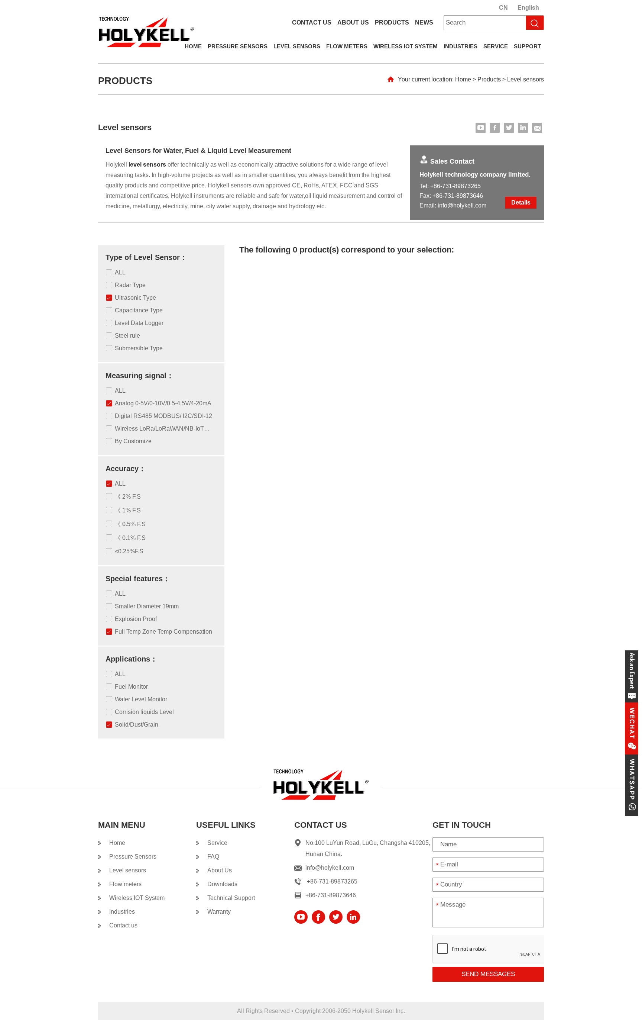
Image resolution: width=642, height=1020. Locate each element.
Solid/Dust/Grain (136, 724)
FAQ (213, 856)
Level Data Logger (139, 323)
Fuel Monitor (131, 686)
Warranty (219, 911)
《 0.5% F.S (130, 524)
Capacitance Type (139, 310)
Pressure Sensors (238, 46)
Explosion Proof (136, 619)
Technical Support (231, 898)
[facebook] (495, 128)
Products (392, 22)
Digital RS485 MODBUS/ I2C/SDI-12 (163, 416)
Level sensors (296, 46)
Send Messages (488, 974)
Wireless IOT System (405, 46)
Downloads (222, 884)
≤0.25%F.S (129, 551)
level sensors (147, 164)
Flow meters (346, 46)
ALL (120, 272)
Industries (460, 46)
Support (527, 46)
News (424, 22)
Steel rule (127, 335)
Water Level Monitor (141, 699)
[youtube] (481, 128)
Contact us (311, 22)
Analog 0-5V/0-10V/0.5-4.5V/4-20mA (163, 403)
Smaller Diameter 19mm (147, 606)
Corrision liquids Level (144, 712)
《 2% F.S (128, 496)
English (528, 7)
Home (193, 46)
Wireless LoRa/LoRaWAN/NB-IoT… (162, 428)
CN (503, 7)
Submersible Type (139, 348)
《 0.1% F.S (130, 538)
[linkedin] (523, 128)
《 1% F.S (128, 510)
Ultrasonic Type (135, 298)
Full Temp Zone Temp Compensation (163, 631)
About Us (353, 22)
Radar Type (130, 285)
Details (521, 202)
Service (495, 46)
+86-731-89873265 (455, 186)
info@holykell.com (462, 205)
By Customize (133, 441)
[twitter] (509, 128)
